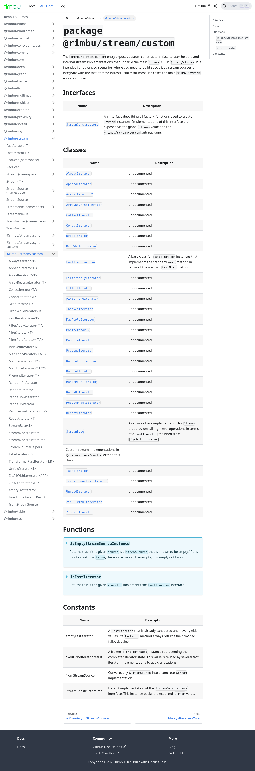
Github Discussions (107, 747)
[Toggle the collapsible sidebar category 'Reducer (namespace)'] (53, 160)
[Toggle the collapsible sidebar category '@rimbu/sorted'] (53, 124)
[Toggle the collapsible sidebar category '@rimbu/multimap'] (53, 95)
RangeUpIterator (21, 404)
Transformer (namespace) (26, 221)
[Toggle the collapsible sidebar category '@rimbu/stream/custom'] (53, 254)
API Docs (47, 6)
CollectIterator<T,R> (24, 289)
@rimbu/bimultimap (19, 31)
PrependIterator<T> (24, 375)
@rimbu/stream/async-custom (23, 244)
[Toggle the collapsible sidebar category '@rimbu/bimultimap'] (53, 31)
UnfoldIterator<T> (22, 468)
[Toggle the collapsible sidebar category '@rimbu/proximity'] (53, 117)
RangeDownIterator (24, 397)
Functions (219, 32)
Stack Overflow (104, 753)
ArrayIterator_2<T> (23, 275)
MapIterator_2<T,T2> (24, 361)
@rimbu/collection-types (22, 45)
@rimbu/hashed (16, 81)
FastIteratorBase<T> (24, 318)
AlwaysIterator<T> (22, 261)
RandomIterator (21, 390)
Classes (217, 26)
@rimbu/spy (13, 131)
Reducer (12, 167)
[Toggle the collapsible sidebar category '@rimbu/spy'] (53, 131)
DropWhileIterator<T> (25, 311)
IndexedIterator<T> (23, 347)
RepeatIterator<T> (22, 418)
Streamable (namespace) (25, 207)
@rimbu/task (14, 518)
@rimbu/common (17, 52)
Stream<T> (14, 181)
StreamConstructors (24, 433)
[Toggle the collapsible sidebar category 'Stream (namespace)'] (53, 174)
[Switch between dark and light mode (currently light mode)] (215, 6)
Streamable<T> (17, 214)
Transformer (16, 228)
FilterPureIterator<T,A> (26, 339)
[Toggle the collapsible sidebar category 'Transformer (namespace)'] (53, 221)
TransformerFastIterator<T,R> (31, 461)
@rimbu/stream (16, 138)
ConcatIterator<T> (22, 297)
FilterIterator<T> (21, 332)
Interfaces (219, 20)
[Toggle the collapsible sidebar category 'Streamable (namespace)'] (53, 207)
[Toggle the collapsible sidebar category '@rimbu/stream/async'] (53, 235)
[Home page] (67, 18)
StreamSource (17, 199)
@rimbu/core (14, 59)
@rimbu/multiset (16, 102)
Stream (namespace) (21, 174)
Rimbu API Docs (16, 17)
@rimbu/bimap (15, 24)
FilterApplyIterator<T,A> (26, 325)
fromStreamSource (23, 504)
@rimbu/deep (14, 67)
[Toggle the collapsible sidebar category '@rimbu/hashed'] (53, 81)
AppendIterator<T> (23, 268)
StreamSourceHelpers (25, 447)
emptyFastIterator (22, 490)
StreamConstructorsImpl (27, 440)
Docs (31, 6)
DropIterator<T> (21, 304)
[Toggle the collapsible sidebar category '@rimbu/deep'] (53, 67)
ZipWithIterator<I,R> (24, 483)
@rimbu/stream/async (23, 235)
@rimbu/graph (15, 74)
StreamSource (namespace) (17, 190)
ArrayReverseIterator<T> (27, 282)
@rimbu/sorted (15, 124)
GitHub (200, 6)
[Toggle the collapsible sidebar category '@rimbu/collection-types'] (53, 45)
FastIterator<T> (18, 153)
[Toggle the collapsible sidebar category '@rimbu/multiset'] (53, 102)
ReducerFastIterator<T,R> (28, 411)
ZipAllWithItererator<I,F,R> (28, 475)
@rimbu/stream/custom (24, 254)
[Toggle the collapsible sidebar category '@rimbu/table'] (53, 511)
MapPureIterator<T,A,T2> (28, 368)
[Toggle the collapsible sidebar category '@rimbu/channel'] (53, 38)
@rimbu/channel (16, 38)
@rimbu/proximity (17, 117)
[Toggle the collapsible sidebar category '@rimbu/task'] (53, 518)
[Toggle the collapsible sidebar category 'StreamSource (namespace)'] (53, 190)
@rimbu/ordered (16, 110)
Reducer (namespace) (22, 160)
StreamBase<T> (20, 425)
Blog (61, 6)
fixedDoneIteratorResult (27, 497)
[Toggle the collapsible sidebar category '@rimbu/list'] (53, 88)
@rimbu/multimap (18, 95)
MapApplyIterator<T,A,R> (27, 354)
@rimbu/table (14, 511)
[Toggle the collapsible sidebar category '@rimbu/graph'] (53, 74)
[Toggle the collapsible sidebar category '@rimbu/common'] (53, 52)
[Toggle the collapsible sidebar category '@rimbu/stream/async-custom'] (53, 244)
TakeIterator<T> (21, 454)
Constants (219, 53)
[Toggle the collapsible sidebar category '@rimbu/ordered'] (53, 110)
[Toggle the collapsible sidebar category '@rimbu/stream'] (53, 138)
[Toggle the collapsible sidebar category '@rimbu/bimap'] (53, 24)
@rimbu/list (13, 88)
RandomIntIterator (23, 382)
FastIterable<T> (18, 145)
